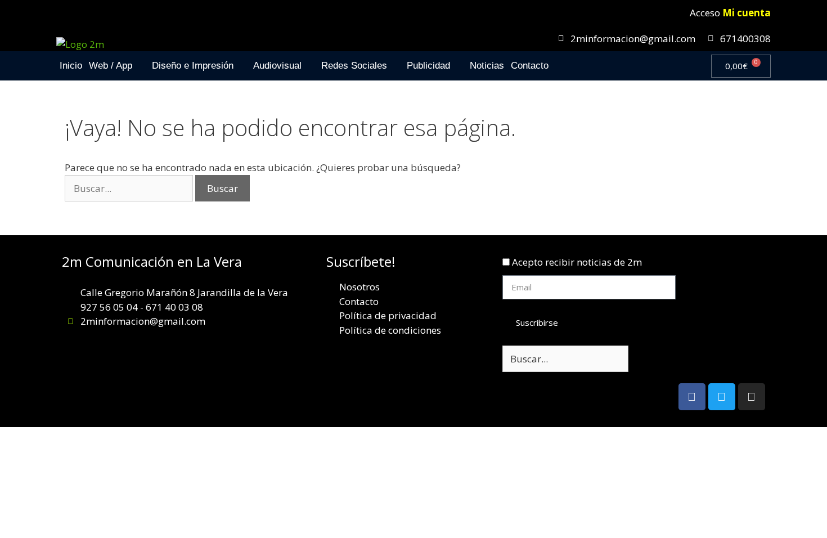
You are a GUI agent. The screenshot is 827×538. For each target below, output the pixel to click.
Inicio (71, 65)
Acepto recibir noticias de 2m (577, 261)
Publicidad (428, 65)
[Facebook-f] (691, 396)
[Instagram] (751, 396)
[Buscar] (646, 359)
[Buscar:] (130, 188)
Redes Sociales (354, 65)
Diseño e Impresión (192, 65)
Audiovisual (277, 65)
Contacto (530, 65)
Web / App (110, 65)
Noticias (487, 65)
